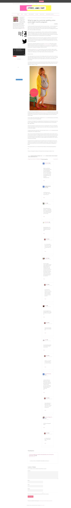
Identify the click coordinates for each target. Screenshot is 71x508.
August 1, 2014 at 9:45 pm (49, 323)
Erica (45, 305)
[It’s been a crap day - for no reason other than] (22, 69)
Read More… (23, 28)
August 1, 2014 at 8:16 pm (48, 306)
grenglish (46, 258)
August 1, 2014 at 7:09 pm (45, 419)
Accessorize (50, 130)
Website (29, 488)
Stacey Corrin (42, 505)
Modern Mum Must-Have (47, 44)
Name (29, 480)
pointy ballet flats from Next (43, 111)
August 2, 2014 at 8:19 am (48, 259)
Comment (29, 470)
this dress (36, 49)
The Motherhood (46, 43)
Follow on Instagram (19, 79)
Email (29, 484)
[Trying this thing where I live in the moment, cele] (16, 63)
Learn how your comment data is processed (45, 500)
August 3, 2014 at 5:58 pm (49, 285)
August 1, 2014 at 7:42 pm (48, 340)
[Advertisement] (19, 103)
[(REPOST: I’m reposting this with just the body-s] (16, 75)
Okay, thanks (41, 1)
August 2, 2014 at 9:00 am (48, 223)
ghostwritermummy (48, 373)
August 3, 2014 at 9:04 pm (48, 204)
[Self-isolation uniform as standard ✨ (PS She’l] (22, 75)
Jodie (45, 339)
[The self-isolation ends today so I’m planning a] (22, 63)
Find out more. (36, 1)
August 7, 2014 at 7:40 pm (45, 188)
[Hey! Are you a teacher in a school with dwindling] (16, 69)
